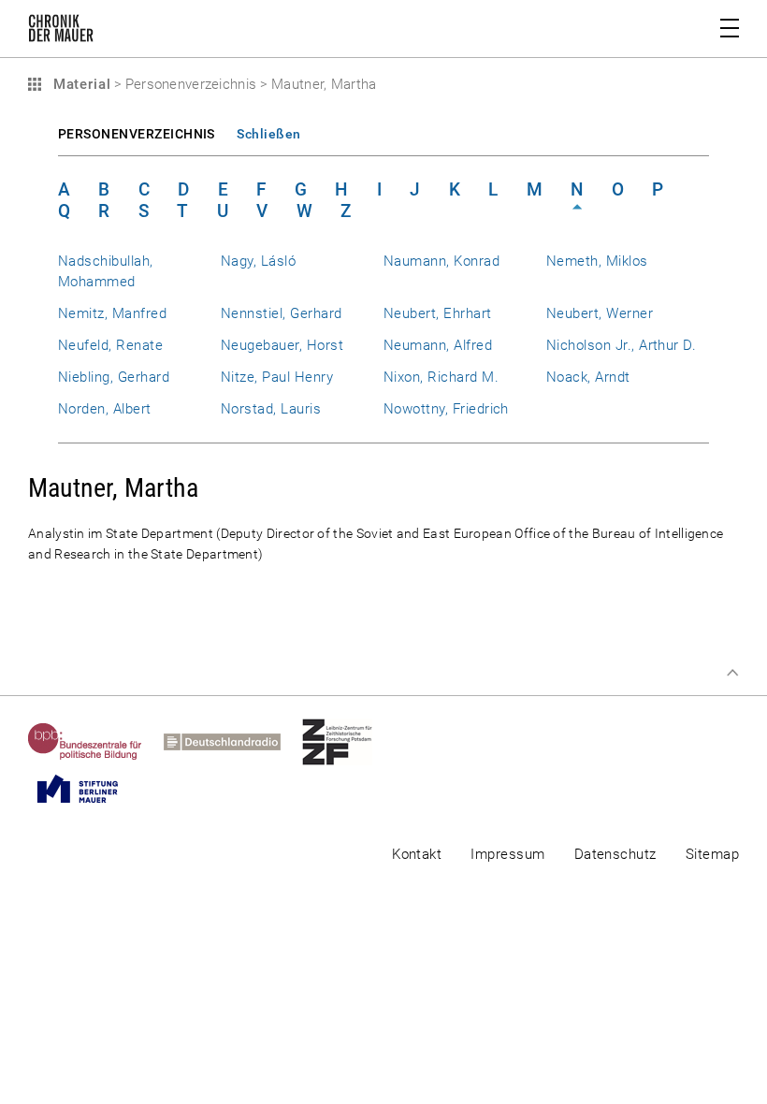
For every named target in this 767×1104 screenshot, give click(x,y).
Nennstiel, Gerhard (281, 313)
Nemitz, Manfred (112, 313)
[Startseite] (61, 31)
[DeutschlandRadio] (233, 742)
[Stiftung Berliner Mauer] (88, 788)
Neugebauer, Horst (282, 345)
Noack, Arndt (588, 377)
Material (79, 84)
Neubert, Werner (599, 313)
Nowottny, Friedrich (446, 408)
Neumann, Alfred (438, 345)
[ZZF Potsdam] (348, 742)
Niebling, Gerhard (113, 377)
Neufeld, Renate (110, 345)
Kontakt (416, 854)
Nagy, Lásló (258, 261)
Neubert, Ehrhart (438, 313)
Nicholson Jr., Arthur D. (621, 345)
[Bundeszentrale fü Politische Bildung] (96, 742)
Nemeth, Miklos (597, 261)
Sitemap (712, 854)
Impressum (507, 854)
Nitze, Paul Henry (277, 377)
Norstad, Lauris (271, 408)
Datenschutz (615, 854)
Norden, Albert (105, 408)
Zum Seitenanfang (732, 672)
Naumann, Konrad (441, 261)
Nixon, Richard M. (441, 377)
